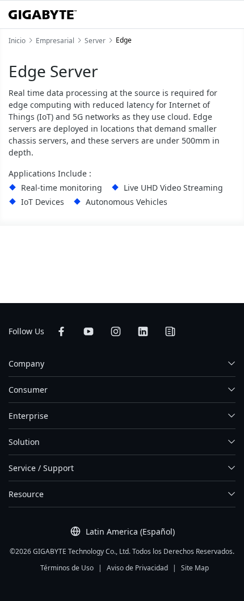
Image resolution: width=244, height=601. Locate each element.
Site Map (195, 568)
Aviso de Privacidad (137, 568)
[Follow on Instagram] (116, 331)
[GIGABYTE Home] (43, 14)
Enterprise (28, 415)
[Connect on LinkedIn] (143, 331)
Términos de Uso (67, 568)
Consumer (28, 389)
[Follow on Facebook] (61, 331)
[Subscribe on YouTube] (88, 331)
